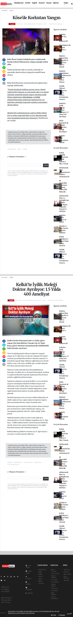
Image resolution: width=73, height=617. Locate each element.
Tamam (62, 615)
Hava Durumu (53, 570)
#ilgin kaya (37, 462)
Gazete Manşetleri (54, 597)
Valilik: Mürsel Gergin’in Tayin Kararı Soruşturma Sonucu (63, 92)
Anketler (66, 572)
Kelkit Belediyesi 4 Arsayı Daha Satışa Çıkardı (64, 241)
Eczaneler (54, 580)
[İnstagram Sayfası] (8, 576)
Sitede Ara (66, 569)
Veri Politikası (5, 591)
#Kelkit (9, 462)
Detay (54, 615)
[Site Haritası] (2, 580)
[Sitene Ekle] (5, 580)
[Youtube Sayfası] (11, 576)
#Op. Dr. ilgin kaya (13, 464)
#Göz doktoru (28, 462)
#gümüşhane (11, 149)
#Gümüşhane (17, 462)
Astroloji (66, 580)
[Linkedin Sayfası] (15, 576)
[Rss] (18, 576)
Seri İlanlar (54, 590)
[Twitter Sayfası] (5, 576)
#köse (19, 149)
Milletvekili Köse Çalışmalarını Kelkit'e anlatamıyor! (64, 172)
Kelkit (27, 3)
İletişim (30, 593)
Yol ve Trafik (55, 573)
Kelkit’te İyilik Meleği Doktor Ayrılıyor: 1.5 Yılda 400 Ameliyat (64, 110)
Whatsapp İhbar (6, 600)
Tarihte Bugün (53, 585)
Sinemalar (54, 588)
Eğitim (56, 3)
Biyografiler (67, 574)
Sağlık (34, 3)
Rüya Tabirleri (66, 577)
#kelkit (25, 149)
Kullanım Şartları (6, 598)
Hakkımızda (5, 587)
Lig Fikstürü (55, 582)
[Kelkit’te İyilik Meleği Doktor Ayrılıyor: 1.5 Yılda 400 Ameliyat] (25, 320)
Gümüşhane (19, 3)
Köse (9, 83)
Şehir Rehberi (53, 593)
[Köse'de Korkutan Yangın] (25, 41)
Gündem (41, 583)
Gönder (46, 165)
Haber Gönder (5, 602)
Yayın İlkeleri (5, 589)
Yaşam (49, 3)
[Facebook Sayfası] (2, 576)
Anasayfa (5, 10)
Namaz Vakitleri (53, 576)
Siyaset (42, 3)
